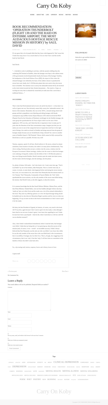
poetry (37, 379)
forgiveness (61, 367)
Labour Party (27, 371)
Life (47, 14)
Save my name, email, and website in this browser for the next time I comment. (25, 335)
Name (9, 312)
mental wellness (29, 375)
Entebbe (49, 49)
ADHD (23, 362)
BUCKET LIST (81, 147)
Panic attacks (81, 375)
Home (32, 14)
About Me (40, 14)
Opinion (54, 14)
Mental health (53, 371)
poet (29, 379)
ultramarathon (83, 379)
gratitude (85, 367)
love (35, 371)
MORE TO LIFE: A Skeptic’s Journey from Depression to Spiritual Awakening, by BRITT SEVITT (83, 116)
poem (22, 379)
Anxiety (40, 362)
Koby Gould (17, 49)
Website (9, 326)
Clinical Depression (66, 362)
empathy (40, 367)
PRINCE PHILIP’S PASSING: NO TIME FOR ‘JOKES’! (85, 103)
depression (19, 366)
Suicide (66, 379)
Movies (68, 14)
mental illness (70, 371)
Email (9, 319)
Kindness (19, 371)
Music (61, 14)
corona (92, 362)
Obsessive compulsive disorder (47, 375)
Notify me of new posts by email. (15, 345)
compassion (84, 362)
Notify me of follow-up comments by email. (18, 340)
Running (51, 379)
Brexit (50, 362)
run (44, 379)
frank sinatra (71, 367)
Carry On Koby (54, 6)
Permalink (56, 49)
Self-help (60, 379)
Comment (10, 287)
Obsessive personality (65, 375)
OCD (74, 375)
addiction (17, 362)
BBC (45, 362)
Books (75, 14)
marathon (41, 371)
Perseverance (92, 375)
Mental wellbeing (89, 371)
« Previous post (12, 271)
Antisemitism (31, 362)
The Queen (73, 379)
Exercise (47, 367)
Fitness (54, 367)
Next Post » (65, 271)
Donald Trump (32, 367)
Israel (92, 367)
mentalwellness (17, 375)
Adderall (11, 362)
